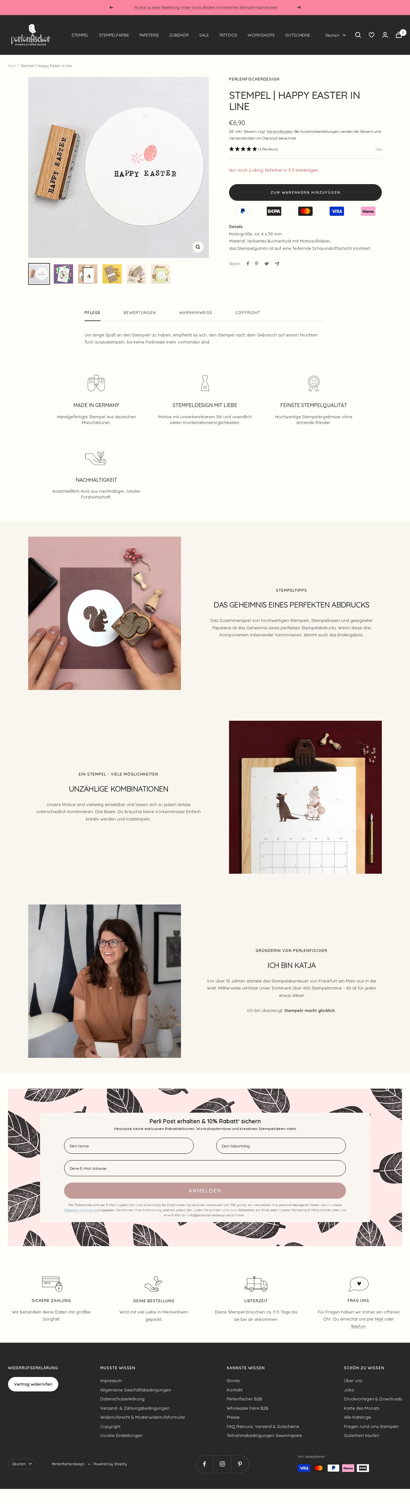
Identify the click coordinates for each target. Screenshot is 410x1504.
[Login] (385, 35)
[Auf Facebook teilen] (248, 263)
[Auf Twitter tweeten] (266, 263)
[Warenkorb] (399, 35)
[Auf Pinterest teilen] (256, 263)
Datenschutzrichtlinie (81, 1210)
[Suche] (358, 35)
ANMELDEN (205, 1190)
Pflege (93, 312)
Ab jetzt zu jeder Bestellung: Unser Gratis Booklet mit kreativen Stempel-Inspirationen (205, 7)
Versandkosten (279, 131)
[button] (253, 149)
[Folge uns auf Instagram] (222, 1464)
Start (12, 66)
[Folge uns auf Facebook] (204, 1464)
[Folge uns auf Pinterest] (240, 1464)
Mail (379, 1318)
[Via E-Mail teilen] (277, 264)
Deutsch (332, 35)
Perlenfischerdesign (254, 79)
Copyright (247, 312)
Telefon (358, 1326)
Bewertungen (140, 312)
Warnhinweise (195, 312)
